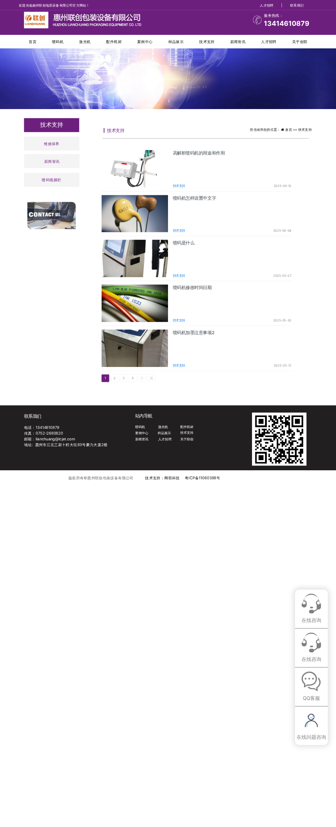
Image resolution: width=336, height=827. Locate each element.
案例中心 (144, 41)
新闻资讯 (237, 41)
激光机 (85, 41)
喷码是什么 (184, 242)
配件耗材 (113, 41)
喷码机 (58, 41)
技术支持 (206, 41)
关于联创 (187, 439)
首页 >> (291, 130)
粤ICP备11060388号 (202, 478)
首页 (32, 41)
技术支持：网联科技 (162, 478)
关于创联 (299, 41)
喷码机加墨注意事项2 (193, 332)
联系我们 (297, 5)
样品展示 (176, 41)
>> (151, 378)
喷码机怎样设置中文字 (194, 198)
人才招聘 (266, 5)
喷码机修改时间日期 (192, 287)
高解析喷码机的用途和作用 (199, 152)
